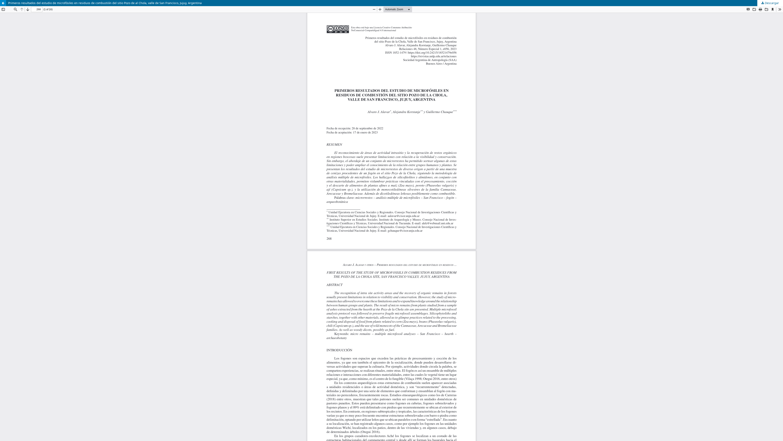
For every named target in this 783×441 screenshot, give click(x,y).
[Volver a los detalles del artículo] (3, 3)
